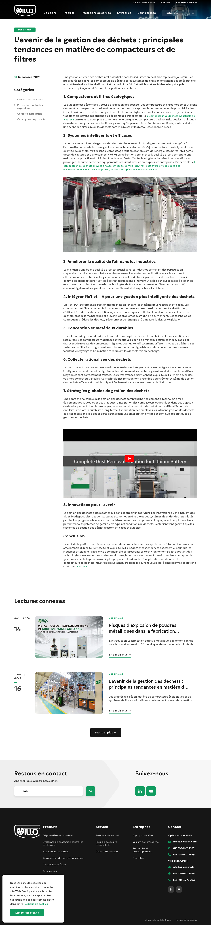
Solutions (50, 13)
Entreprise (124, 13)
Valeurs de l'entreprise (146, 841)
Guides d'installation (29, 113)
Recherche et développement (142, 850)
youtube (151, 791)
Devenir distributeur (144, 2)
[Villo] (25, 10)
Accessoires (50, 870)
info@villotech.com (201, 917)
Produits (68, 13)
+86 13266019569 (184, 848)
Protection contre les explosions (30, 106)
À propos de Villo (143, 835)
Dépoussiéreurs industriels (58, 835)
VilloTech (81, 566)
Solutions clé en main (108, 835)
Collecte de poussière (30, 99)
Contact (165, 2)
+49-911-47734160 (184, 879)
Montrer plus (104, 732)
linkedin (140, 791)
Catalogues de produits (31, 119)
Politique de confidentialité (157, 920)
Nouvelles (138, 857)
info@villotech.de (183, 866)
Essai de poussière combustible (106, 843)
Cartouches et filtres (55, 864)
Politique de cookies (36, 903)
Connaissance (146, 13)
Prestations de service (96, 13)
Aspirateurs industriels (56, 851)
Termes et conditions (186, 920)
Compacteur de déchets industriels (63, 857)
